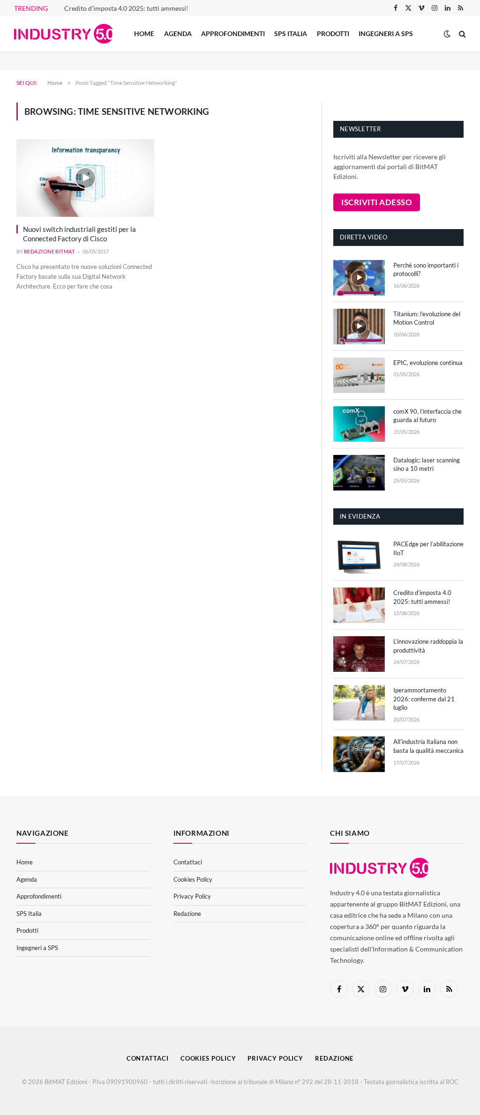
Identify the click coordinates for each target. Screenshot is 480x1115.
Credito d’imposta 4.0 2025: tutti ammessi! (126, 8)
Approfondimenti (233, 33)
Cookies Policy (192, 879)
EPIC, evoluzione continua (428, 362)
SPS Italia (290, 33)
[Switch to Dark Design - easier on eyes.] (447, 33)
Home (144, 33)
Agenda (178, 33)
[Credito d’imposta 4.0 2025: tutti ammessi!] (359, 605)
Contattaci (187, 862)
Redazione (187, 913)
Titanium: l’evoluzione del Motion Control (426, 318)
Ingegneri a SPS (386, 33)
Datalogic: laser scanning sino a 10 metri (426, 464)
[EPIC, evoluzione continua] (359, 375)
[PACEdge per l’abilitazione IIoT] (359, 556)
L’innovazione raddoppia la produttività (428, 646)
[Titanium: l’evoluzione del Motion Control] (359, 326)
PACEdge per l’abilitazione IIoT (428, 548)
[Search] (461, 34)
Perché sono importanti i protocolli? (425, 269)
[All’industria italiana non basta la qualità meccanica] (359, 754)
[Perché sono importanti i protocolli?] (359, 278)
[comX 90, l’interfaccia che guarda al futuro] (359, 424)
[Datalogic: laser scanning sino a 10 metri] (359, 473)
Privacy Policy (192, 896)
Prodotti (333, 33)
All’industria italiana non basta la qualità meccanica (428, 746)
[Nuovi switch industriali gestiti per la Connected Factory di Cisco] (85, 177)
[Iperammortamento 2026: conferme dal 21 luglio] (359, 703)
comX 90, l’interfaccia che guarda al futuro (427, 416)
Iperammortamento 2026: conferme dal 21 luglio (424, 698)
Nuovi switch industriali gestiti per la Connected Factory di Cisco (79, 234)
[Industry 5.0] (63, 34)
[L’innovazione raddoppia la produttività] (359, 654)
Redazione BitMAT (49, 251)
